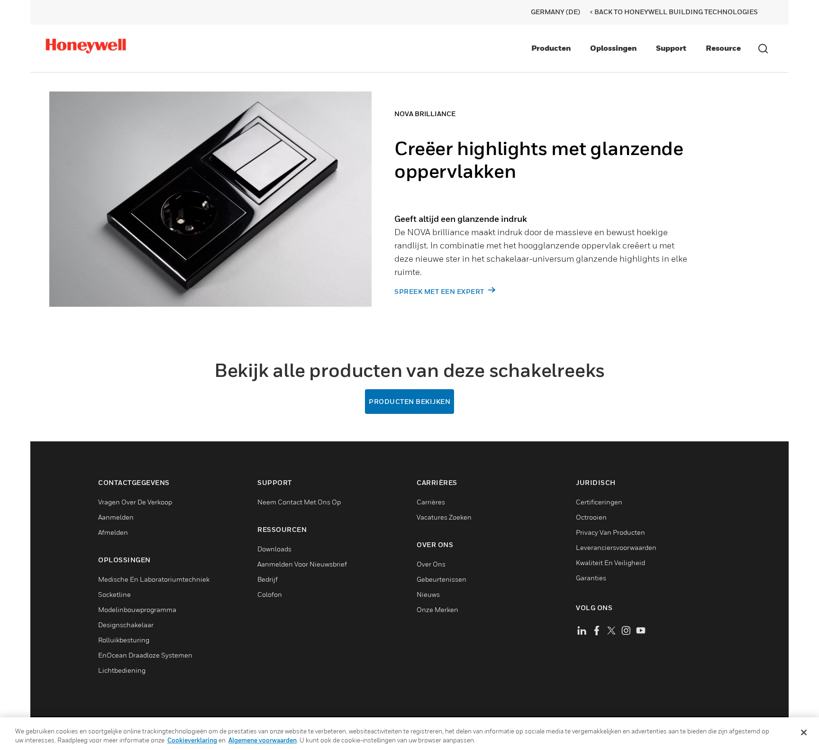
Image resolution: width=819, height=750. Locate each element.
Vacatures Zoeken (444, 517)
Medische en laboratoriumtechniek (153, 579)
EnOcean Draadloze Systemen (145, 655)
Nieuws (428, 594)
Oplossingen (613, 48)
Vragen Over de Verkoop (135, 502)
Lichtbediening (122, 670)
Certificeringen (599, 502)
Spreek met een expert (440, 291)
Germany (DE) (555, 12)
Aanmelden (116, 517)
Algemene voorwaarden (262, 740)
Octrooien (591, 517)
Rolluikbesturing (123, 640)
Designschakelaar (126, 625)
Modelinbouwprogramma (137, 609)
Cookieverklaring (192, 740)
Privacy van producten (610, 532)
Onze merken (437, 609)
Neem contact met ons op (299, 502)
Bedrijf (267, 579)
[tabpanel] (371, 216)
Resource (723, 48)
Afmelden (113, 532)
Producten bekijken (409, 401)
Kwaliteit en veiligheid (610, 562)
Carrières (431, 502)
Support (671, 48)
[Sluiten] (803, 732)
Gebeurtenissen (441, 579)
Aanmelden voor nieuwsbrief (302, 564)
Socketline (114, 594)
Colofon (269, 594)
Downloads (274, 549)
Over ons (431, 564)
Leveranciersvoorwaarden (616, 547)
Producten (551, 48)
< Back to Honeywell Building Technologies (674, 12)
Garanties (591, 578)
